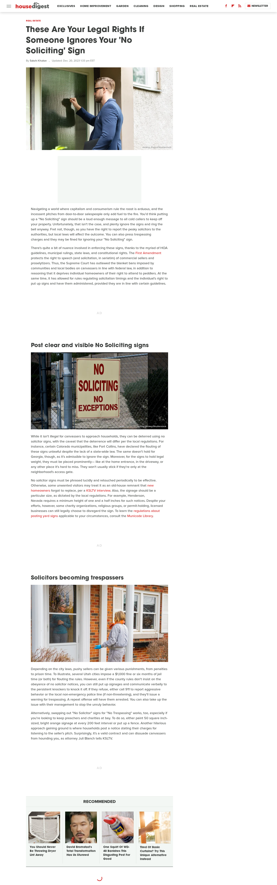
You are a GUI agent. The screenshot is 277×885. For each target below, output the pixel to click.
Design (158, 6)
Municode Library (140, 515)
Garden (122, 6)
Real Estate (199, 6)
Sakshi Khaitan (38, 61)
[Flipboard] (232, 6)
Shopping (177, 6)
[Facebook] (226, 6)
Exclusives (66, 6)
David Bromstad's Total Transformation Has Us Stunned (81, 851)
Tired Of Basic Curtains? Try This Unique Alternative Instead (153, 853)
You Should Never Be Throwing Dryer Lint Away (43, 851)
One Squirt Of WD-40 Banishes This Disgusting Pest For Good (116, 853)
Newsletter (260, 6)
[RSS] (239, 6)
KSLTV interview (98, 490)
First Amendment (148, 253)
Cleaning (141, 6)
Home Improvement (95, 6)
